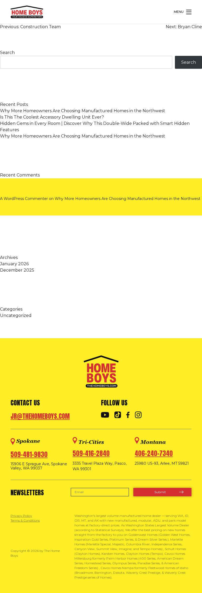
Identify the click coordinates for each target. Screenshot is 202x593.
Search (7, 52)
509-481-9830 (29, 454)
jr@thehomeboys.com (40, 416)
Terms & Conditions (25, 520)
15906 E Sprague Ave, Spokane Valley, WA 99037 (39, 466)
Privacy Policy (21, 516)
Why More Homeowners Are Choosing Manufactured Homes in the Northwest (82, 110)
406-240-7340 (154, 453)
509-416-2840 (91, 453)
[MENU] (188, 12)
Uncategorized (16, 315)
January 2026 (14, 263)
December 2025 (17, 270)
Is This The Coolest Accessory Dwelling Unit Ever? (52, 117)
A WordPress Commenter (24, 198)
